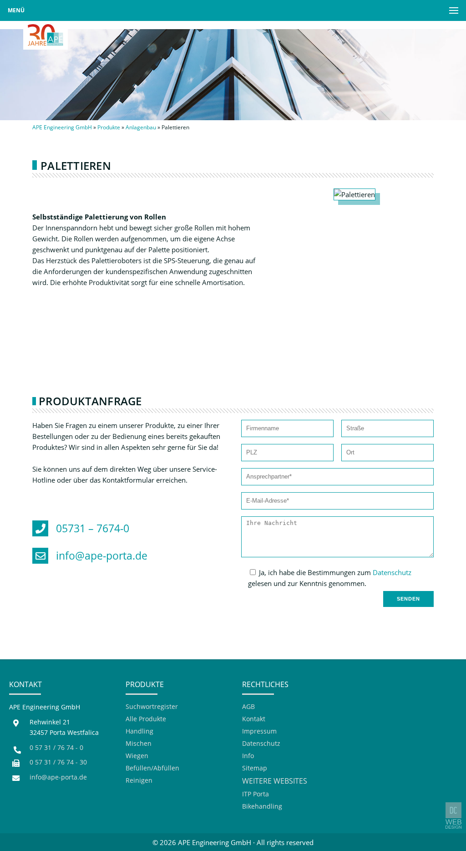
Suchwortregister (152, 707)
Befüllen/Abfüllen (152, 768)
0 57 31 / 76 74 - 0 (56, 748)
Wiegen (137, 756)
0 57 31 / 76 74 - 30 (58, 762)
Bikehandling (262, 806)
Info (248, 756)
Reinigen (139, 781)
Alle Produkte (146, 719)
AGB (248, 707)
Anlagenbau (141, 127)
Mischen (139, 744)
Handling (139, 731)
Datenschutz (392, 572)
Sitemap (254, 768)
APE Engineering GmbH (62, 127)
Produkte (108, 127)
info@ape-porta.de (58, 777)
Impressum (259, 731)
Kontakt (253, 719)
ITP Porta (255, 794)
